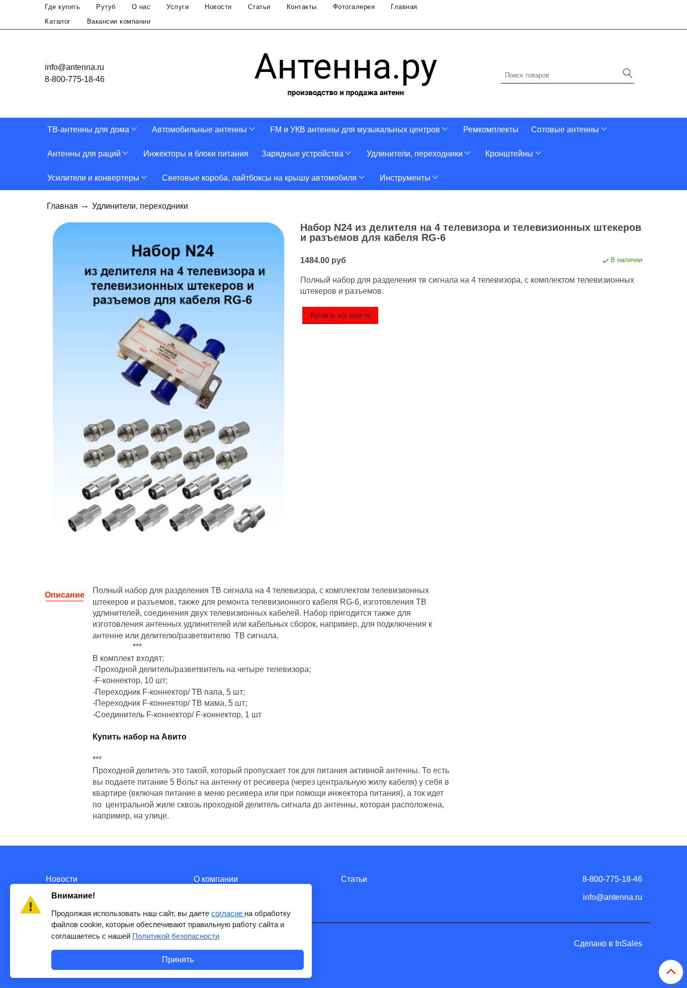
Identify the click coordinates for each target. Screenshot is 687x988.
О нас (141, 7)
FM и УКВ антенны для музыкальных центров (355, 129)
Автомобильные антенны (199, 129)
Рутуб (106, 7)
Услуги (177, 7)
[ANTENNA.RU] (346, 71)
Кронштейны (509, 153)
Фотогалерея (354, 7)
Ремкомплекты (491, 129)
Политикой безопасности (175, 936)
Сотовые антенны (565, 129)
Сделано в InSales (608, 944)
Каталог (58, 21)
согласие (227, 913)
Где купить (62, 7)
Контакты (302, 7)
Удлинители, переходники (415, 153)
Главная (404, 7)
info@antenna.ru (74, 67)
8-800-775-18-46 (75, 79)
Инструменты (405, 178)
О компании (216, 879)
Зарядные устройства (302, 153)
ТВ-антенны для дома (88, 129)
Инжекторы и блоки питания (195, 153)
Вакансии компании (119, 21)
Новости (218, 7)
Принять (178, 959)
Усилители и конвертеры (93, 178)
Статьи (259, 7)
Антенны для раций (84, 153)
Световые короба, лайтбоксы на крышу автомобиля (259, 178)
